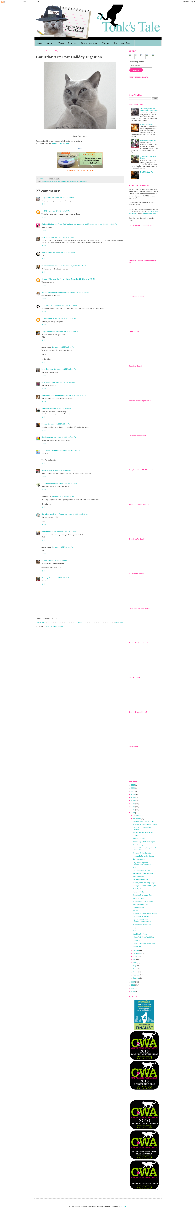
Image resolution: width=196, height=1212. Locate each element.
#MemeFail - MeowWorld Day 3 (144, 943)
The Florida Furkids (49, 450)
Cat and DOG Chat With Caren (53, 292)
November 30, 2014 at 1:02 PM (65, 532)
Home (40, 43)
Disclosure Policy (122, 43)
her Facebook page (149, 213)
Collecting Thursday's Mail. (142, 895)
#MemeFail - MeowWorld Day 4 (144, 937)
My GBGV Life (47, 253)
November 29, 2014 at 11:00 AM (77, 292)
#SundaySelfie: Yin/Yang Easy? (144, 883)
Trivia (105, 43)
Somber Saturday (146, 124)
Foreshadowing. (138, 907)
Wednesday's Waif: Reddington (144, 842)
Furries (44, 424)
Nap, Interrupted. (139, 859)
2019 (133, 797)
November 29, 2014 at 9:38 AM (62, 237)
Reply (44, 204)
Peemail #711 (137, 940)
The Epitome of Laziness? (142, 870)
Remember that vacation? (142, 925)
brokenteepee (47, 318)
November (137, 819)
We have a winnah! (139, 931)
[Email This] (50, 179)
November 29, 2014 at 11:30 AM (64, 318)
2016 (133, 807)
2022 (133, 788)
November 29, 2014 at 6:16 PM (59, 424)
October (136, 950)
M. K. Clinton (46, 382)
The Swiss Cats (47, 305)
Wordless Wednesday (148, 140)
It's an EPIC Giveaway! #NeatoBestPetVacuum (142, 863)
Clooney (45, 578)
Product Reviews (67, 43)
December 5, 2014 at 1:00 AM (59, 578)
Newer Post (41, 622)
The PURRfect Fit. (146, 172)
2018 (133, 800)
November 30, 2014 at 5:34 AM (63, 496)
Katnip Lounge (47, 437)
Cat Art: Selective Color (141, 916)
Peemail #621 (137, 946)
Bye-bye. (136, 910)
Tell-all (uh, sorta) (139, 898)
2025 (133, 785)
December (137, 815)
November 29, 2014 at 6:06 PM (59, 408)
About (50, 43)
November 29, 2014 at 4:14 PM (74, 395)
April (135, 969)
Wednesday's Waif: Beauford (143, 873)
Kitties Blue (46, 237)
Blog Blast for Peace (140, 934)
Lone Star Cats (47, 369)
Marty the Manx (47, 532)
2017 (133, 803)
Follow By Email (137, 62)
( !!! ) (134, 928)
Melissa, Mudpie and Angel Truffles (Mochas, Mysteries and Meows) (68, 224)
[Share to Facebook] (56, 179)
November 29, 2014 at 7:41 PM (64, 470)
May (135, 966)
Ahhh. (135, 867)
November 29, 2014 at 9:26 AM (106, 224)
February (136, 975)
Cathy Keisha (47, 470)
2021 (133, 791)
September (137, 953)
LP (43, 560)
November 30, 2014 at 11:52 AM (76, 514)
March (135, 972)
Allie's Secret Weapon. (141, 879)
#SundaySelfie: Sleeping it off (143, 821)
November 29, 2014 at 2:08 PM (63, 347)
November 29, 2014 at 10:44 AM (83, 279)
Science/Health (89, 43)
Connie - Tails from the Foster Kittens (56, 279)
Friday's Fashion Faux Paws (143, 832)
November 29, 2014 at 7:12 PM (65, 437)
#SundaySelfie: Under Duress (143, 856)
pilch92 (44, 211)
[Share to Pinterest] (58, 179)
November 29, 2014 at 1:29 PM (67, 332)
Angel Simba (46, 198)
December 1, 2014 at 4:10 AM (62, 547)
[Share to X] (54, 179)
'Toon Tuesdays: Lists (140, 904)
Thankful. (136, 835)
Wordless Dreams (139, 839)
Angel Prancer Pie (48, 332)
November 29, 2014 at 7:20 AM (63, 198)
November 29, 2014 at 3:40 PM (63, 382)
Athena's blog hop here (60, 143)
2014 (133, 813)
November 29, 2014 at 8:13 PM (65, 483)
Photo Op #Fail (138, 889)
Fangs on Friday (138, 892)
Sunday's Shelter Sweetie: (142, 853)
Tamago (45, 408)
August (135, 956)
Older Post (119, 622)
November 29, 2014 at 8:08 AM (59, 211)
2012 (133, 985)
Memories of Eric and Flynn (52, 395)
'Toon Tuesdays (138, 845)
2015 (133, 810)
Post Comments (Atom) (54, 626)
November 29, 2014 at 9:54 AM (64, 253)
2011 (133, 988)
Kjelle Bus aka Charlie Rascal (53, 514)
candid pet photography (49, 181)
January (136, 978)
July (134, 959)
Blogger (123, 1206)
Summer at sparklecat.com (52, 266)
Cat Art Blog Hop (63, 181)
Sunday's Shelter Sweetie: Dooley (145, 824)
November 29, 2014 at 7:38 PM (68, 450)
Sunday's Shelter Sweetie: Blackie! (145, 913)
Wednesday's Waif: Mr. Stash (143, 901)
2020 (133, 794)
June (135, 962)
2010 (133, 991)
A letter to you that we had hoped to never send (149, 109)
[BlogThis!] (52, 179)
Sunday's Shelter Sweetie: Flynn (144, 886)
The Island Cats (48, 483)
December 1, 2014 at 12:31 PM (55, 560)
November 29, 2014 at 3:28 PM (65, 369)
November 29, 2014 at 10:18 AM (74, 266)
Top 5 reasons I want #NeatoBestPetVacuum (142, 921)
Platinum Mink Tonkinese (78, 181)
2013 (133, 982)
